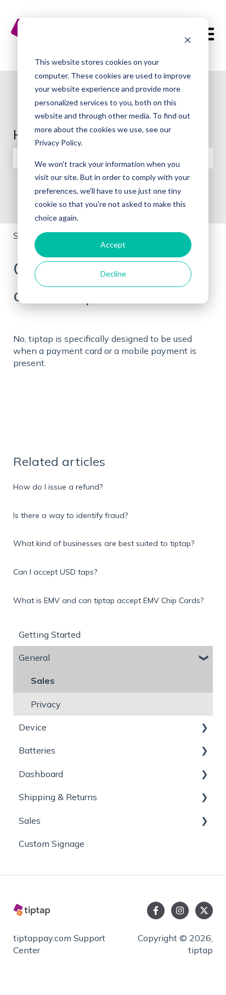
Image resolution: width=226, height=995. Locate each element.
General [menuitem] (34, 657)
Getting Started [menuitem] (50, 634)
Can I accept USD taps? (55, 572)
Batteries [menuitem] (37, 750)
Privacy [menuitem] (46, 704)
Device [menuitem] (33, 727)
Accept (113, 244)
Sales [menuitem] (43, 680)
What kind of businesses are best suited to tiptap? (103, 543)
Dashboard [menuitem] (41, 773)
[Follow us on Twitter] (204, 910)
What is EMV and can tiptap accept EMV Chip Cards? (108, 600)
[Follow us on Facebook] (156, 910)
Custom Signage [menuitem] (51, 843)
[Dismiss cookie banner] (187, 41)
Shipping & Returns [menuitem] (58, 796)
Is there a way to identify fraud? (70, 515)
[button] (204, 658)
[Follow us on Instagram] (180, 910)
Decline (113, 273)
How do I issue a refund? (58, 487)
